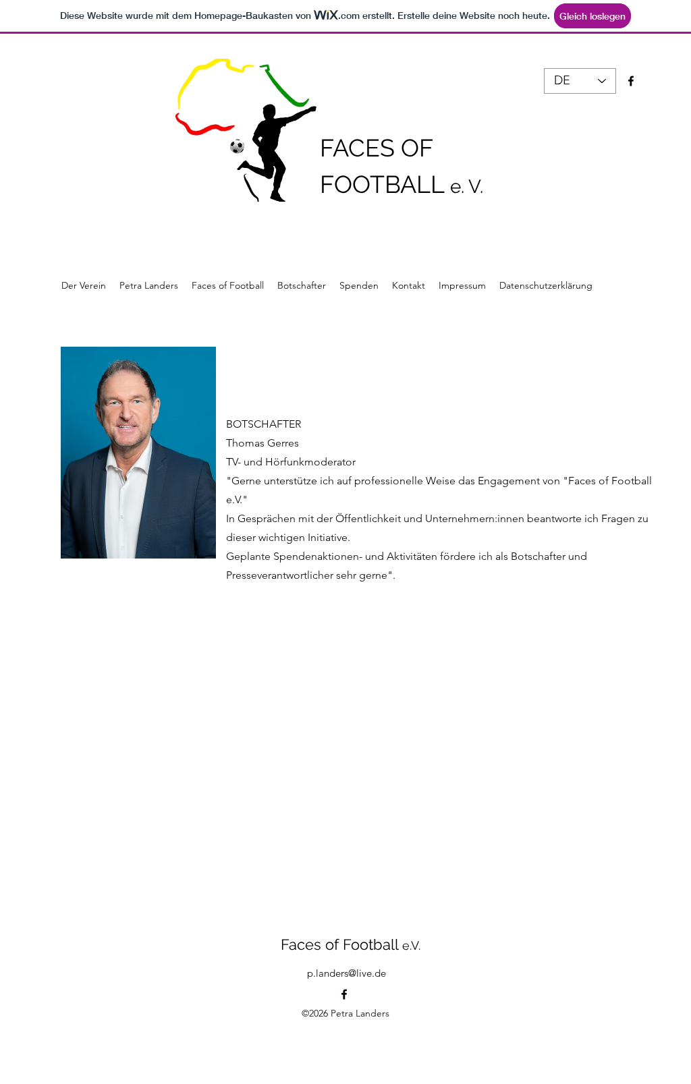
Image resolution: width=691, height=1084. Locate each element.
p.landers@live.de (346, 973)
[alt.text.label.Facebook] (344, 994)
